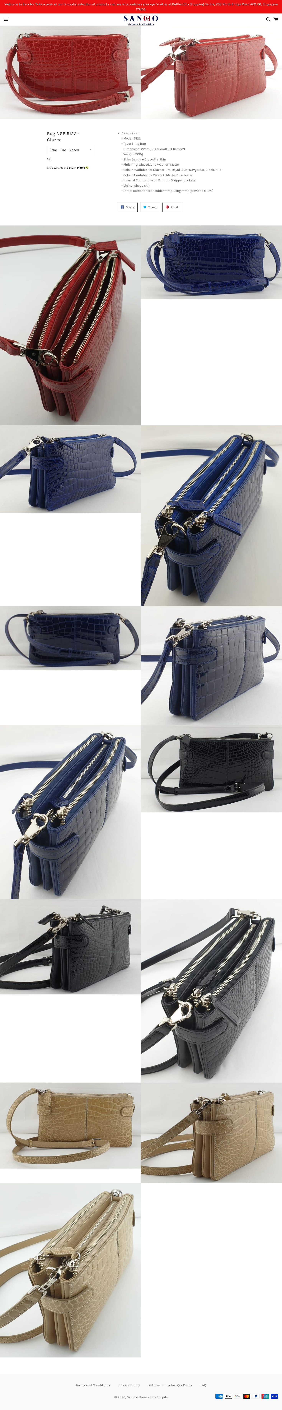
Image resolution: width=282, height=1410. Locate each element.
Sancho (132, 1397)
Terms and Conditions (93, 1385)
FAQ (203, 1385)
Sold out (70, 175)
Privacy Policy (129, 1385)
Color (53, 150)
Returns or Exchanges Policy (170, 1385)
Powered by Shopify (153, 1397)
